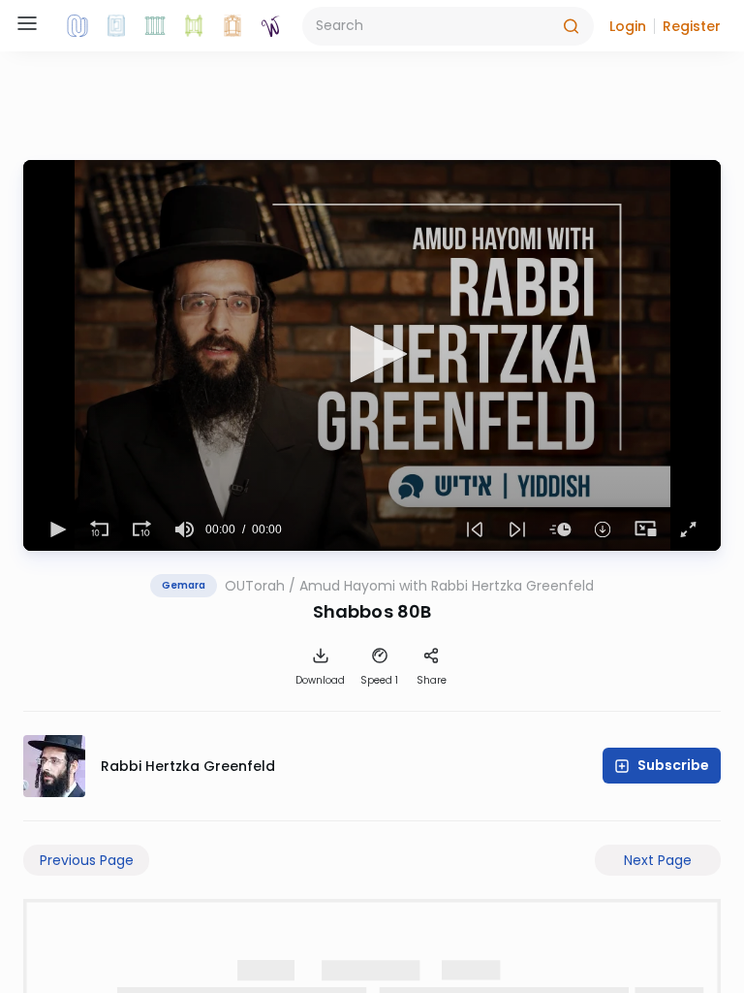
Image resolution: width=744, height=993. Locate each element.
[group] (184, 529)
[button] (627, 26)
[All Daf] (232, 26)
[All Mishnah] (116, 26)
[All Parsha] (193, 26)
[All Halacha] (155, 26)
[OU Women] (271, 26)
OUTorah (255, 586)
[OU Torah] (77, 26)
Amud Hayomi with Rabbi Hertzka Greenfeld (446, 585)
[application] (372, 355)
